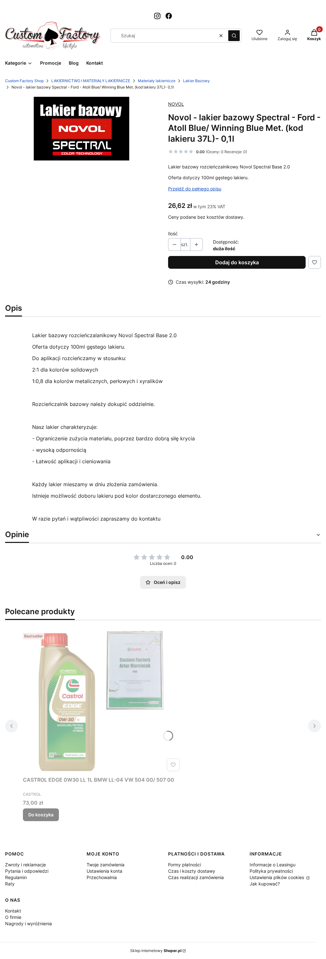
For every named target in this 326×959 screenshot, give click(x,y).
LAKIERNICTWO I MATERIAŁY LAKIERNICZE (90, 80)
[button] (234, 35)
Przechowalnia (102, 877)
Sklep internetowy (155, 950)
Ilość (173, 233)
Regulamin (16, 877)
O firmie (13, 917)
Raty (10, 883)
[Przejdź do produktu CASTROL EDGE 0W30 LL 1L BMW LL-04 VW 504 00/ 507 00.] (102, 702)
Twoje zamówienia (105, 864)
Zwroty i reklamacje (25, 864)
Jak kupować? (265, 883)
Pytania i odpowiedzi (26, 871)
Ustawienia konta (104, 871)
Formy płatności (184, 864)
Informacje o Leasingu (272, 864)
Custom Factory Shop (24, 80)
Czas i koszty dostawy (191, 871)
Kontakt (13, 910)
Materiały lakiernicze (156, 80)
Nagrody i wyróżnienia (28, 923)
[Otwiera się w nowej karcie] (157, 16)
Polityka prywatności (271, 871)
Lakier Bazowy (196, 80)
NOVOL (176, 104)
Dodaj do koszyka (237, 262)
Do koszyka (40, 814)
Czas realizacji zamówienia (196, 877)
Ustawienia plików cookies (277, 877)
